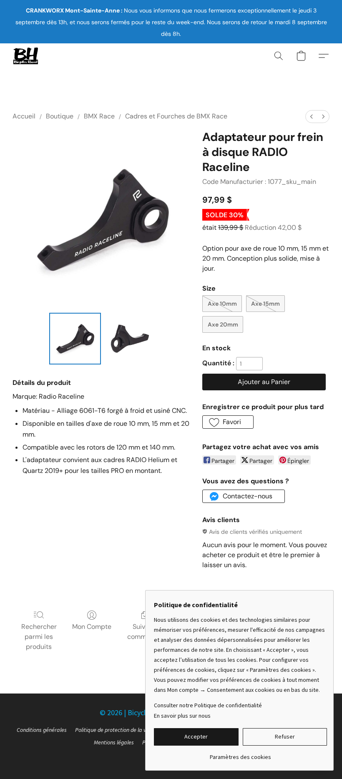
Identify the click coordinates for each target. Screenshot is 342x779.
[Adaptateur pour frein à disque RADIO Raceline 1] (130, 338)
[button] (25, 56)
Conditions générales (42, 730)
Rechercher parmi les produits (39, 636)
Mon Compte (91, 626)
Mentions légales (114, 742)
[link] (240, 754)
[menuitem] (311, 117)
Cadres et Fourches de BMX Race (176, 116)
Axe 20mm (223, 324)
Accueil (24, 116)
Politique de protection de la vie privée (120, 730)
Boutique (59, 116)
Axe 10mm (222, 303)
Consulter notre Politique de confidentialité (208, 705)
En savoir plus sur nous (182, 715)
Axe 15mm (265, 303)
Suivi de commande (144, 631)
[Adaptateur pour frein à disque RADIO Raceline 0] (75, 338)
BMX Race (99, 116)
